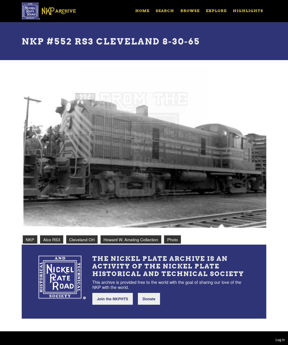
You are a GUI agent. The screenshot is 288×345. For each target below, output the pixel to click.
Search (165, 10)
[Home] (51, 10)
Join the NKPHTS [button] (112, 299)
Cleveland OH (82, 239)
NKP (30, 239)
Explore (216, 10)
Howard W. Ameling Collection (131, 239)
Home (142, 10)
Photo (172, 239)
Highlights (248, 10)
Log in (280, 339)
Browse (190, 10)
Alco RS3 (51, 239)
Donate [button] (149, 299)
